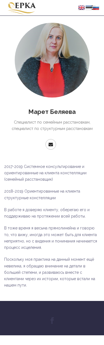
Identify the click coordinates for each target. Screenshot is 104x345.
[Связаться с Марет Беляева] (50, 144)
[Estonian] (89, 7)
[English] (81, 7)
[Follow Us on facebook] (52, 320)
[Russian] (96, 7)
